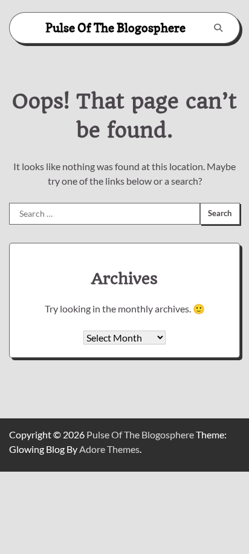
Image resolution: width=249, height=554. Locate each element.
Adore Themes (109, 449)
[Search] (218, 28)
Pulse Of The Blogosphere (115, 27)
